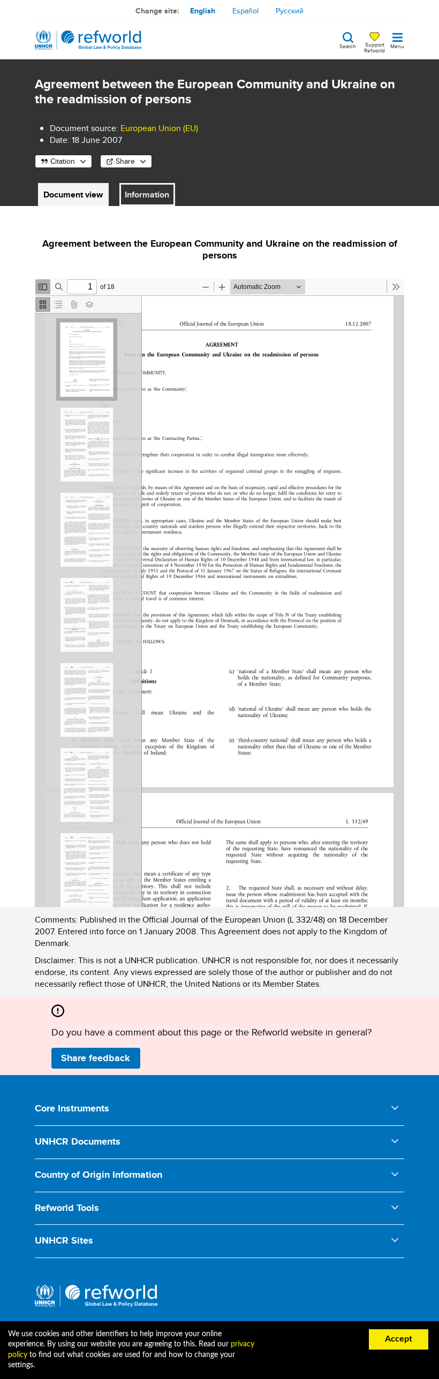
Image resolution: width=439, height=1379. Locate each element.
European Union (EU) (159, 128)
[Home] (88, 40)
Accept (398, 1339)
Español (245, 10)
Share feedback (95, 1058)
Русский (290, 10)
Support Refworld (374, 47)
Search (347, 45)
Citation (62, 161)
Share (125, 161)
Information (147, 194)
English (202, 10)
